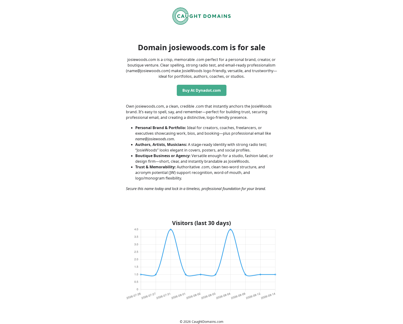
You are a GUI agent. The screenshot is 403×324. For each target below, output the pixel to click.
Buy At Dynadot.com (201, 90)
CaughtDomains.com (207, 321)
